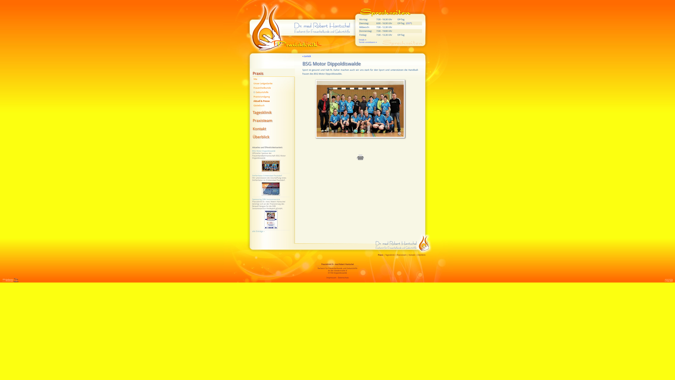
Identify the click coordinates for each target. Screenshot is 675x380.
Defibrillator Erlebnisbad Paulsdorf (267, 176)
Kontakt (259, 129)
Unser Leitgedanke (262, 83)
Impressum (331, 278)
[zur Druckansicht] (360, 159)
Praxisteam (262, 120)
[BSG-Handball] (360, 139)
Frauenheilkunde (262, 88)
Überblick (261, 137)
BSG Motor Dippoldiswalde (263, 151)
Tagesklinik (262, 112)
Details (362, 40)
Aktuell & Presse (261, 101)
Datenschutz (343, 278)
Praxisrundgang (261, 96)
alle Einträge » (259, 231)
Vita (255, 79)
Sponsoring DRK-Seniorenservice (266, 199)
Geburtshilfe (262, 92)
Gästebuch (259, 105)
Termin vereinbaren (368, 42)
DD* (409, 23)
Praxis (258, 73)
